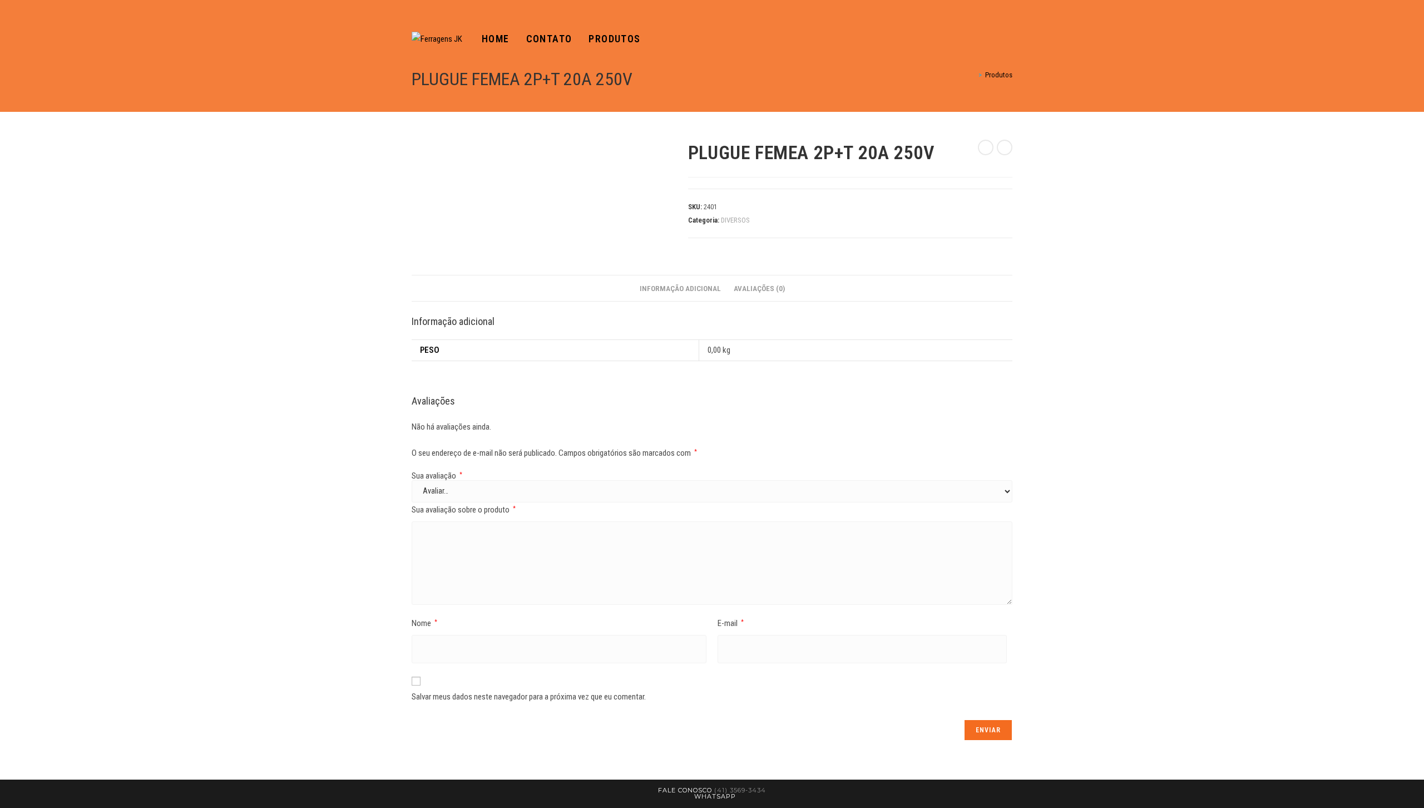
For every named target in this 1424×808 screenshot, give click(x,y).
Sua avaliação (437, 476)
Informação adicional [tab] (680, 288)
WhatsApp (715, 796)
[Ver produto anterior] (985, 147)
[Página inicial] (972, 75)
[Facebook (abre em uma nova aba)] (993, 39)
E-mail (731, 623)
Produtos (998, 75)
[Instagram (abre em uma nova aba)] (1009, 39)
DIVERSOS (735, 220)
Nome (424, 623)
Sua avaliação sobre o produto (464, 510)
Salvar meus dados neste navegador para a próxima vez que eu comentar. (529, 697)
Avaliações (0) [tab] (759, 288)
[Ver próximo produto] (1004, 147)
